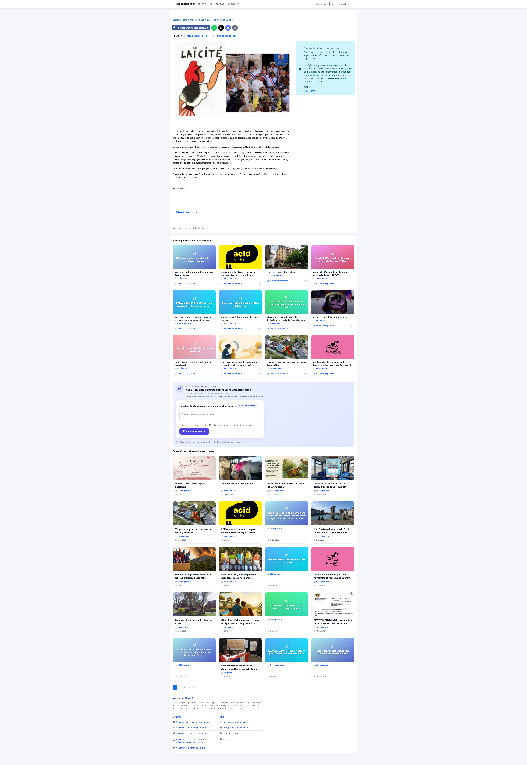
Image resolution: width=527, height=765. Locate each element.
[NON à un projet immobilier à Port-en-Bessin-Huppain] (194, 266)
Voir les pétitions (217, 4)
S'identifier (321, 4)
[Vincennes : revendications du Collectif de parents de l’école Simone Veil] (286, 311)
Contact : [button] (232, 4)
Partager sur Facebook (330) (193, 27)
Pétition (178, 35)
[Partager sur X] (221, 28)
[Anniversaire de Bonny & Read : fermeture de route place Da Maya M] (332, 356)
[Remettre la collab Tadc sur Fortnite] (332, 309)
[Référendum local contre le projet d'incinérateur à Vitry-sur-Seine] (240, 266)
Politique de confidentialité (226, 35)
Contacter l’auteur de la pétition (190, 228)
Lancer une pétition (341, 4)
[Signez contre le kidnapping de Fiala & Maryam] (240, 311)
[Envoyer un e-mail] (228, 28)
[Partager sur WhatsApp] (214, 28)
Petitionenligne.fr (185, 3)
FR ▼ (203, 4)
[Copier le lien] (235, 28)
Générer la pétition (196, 431)
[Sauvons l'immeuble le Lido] (286, 264)
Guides (177, 716)
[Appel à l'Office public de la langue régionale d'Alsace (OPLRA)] (332, 266)
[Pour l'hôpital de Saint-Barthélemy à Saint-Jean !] (194, 356)
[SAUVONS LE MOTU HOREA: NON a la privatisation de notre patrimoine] (194, 311)
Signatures (198, 35)
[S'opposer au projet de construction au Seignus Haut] (286, 356)
